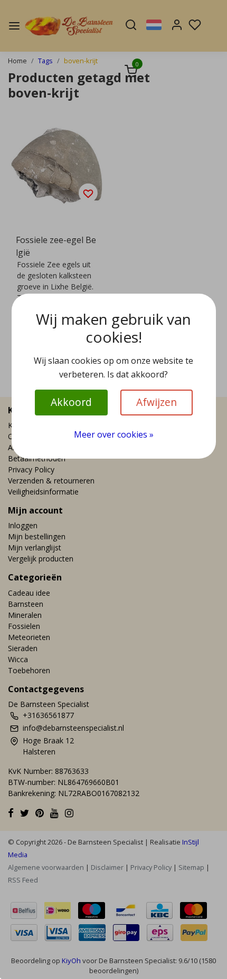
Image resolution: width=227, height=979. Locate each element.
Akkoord (71, 402)
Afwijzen (156, 402)
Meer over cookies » (114, 434)
